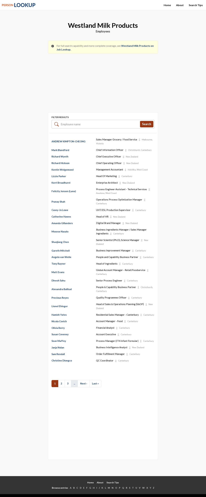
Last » (95, 383)
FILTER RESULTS (60, 117)
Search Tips (196, 5)
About (180, 5)
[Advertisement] (103, 80)
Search (146, 124)
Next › (83, 383)
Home (167, 5)
